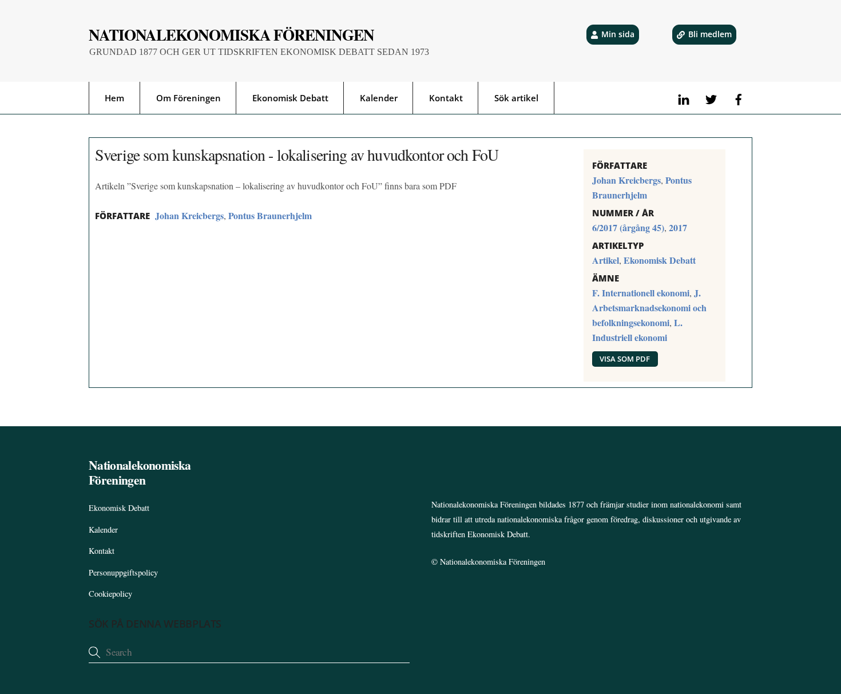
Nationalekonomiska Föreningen (492, 561)
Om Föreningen (188, 98)
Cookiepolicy (110, 593)
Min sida (617, 34)
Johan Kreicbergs (189, 215)
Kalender (379, 98)
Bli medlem (710, 34)
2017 (678, 227)
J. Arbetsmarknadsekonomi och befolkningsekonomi (649, 307)
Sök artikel (516, 98)
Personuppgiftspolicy (123, 572)
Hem (114, 98)
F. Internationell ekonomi (640, 292)
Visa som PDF (625, 359)
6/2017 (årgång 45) (628, 227)
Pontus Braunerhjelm (270, 215)
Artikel (605, 260)
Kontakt (446, 98)
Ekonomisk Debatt (290, 98)
